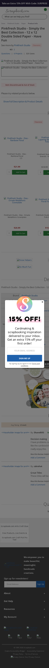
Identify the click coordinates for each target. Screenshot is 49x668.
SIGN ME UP (24, 358)
